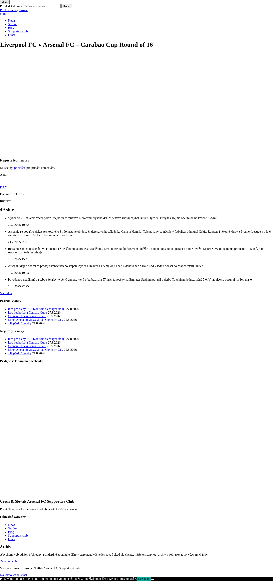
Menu (5, 2)
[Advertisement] (120, 126)
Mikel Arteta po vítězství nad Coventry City (35, 319)
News (11, 20)
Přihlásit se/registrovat (14, 10)
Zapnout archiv (9, 561)
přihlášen (20, 167)
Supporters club (18, 31)
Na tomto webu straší (13, 575)
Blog (11, 27)
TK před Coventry (19, 323)
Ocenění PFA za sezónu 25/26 (27, 316)
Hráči (11, 35)
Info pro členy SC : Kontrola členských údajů (36, 309)
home (3, 13)
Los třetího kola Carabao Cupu (27, 312)
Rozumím (143, 578)
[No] (152, 579)
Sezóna (12, 24)
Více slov (6, 293)
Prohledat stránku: (11, 6)
